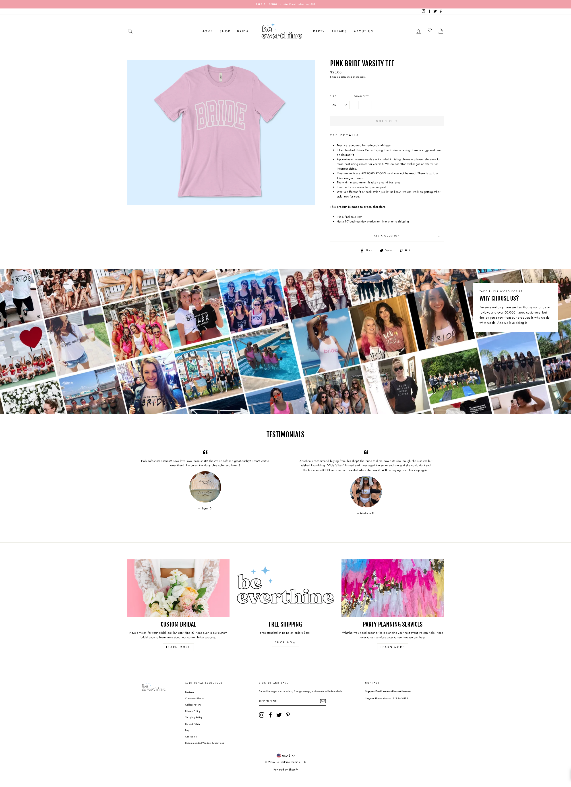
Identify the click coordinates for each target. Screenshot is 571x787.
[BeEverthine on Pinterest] (287, 715)
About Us (363, 31)
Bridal (244, 31)
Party (319, 31)
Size (333, 96)
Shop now (285, 642)
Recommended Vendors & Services (204, 743)
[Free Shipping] (285, 588)
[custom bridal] (178, 588)
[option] (285, 4)
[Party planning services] (392, 588)
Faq (187, 730)
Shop (225, 31)
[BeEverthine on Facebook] (270, 715)
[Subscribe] (323, 701)
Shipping (335, 77)
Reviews (189, 692)
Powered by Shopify (285, 770)
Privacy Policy (193, 711)
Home (207, 31)
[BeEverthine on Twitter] (279, 715)
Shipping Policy (194, 717)
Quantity (361, 96)
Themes (339, 31)
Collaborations (193, 704)
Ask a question (387, 235)
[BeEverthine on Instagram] (261, 715)
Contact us (191, 736)
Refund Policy (192, 724)
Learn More (178, 647)
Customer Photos (194, 698)
